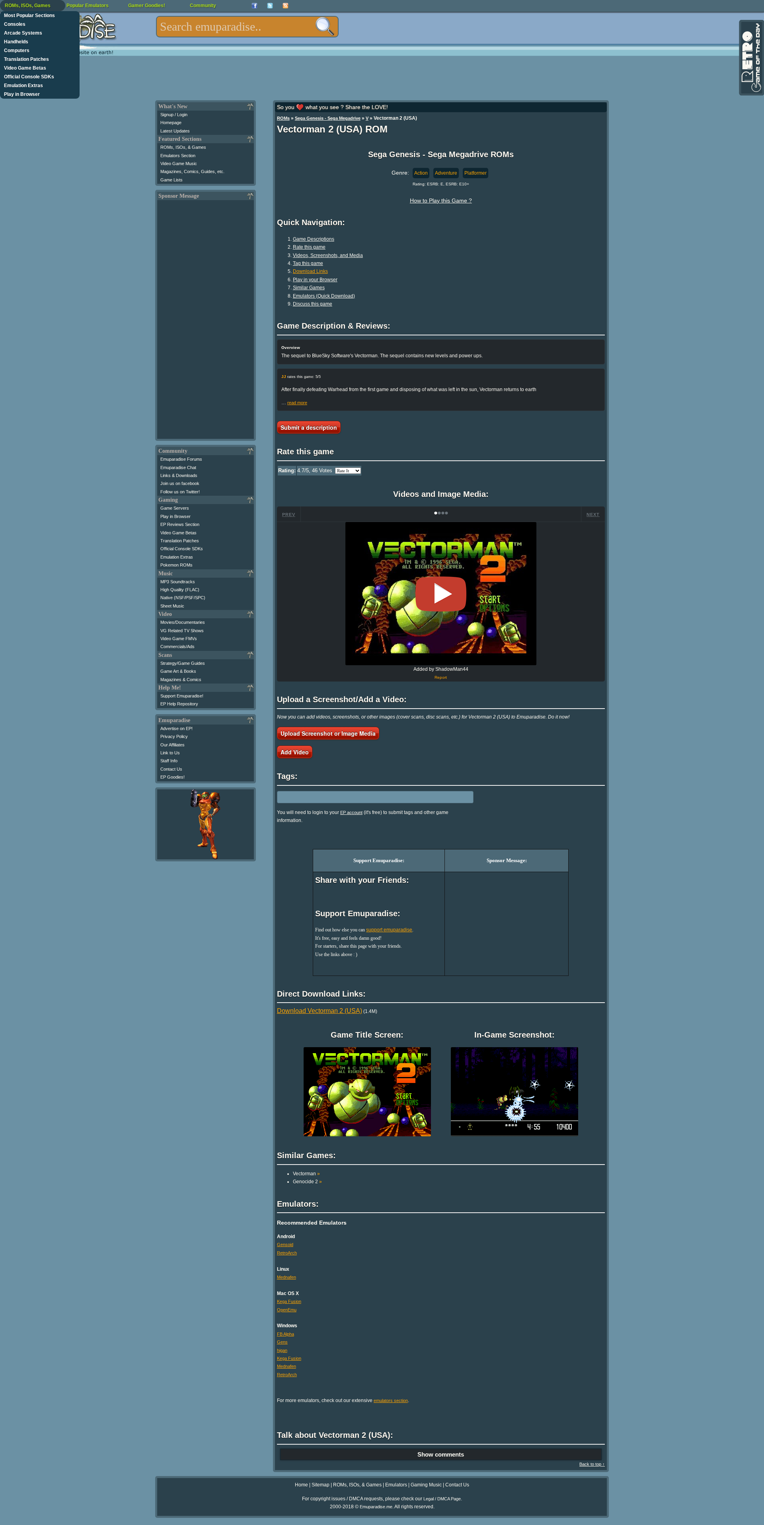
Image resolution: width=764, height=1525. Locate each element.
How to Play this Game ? (441, 200)
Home (301, 1485)
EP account (351, 812)
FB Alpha (285, 1334)
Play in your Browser (315, 279)
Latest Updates (175, 131)
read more (297, 402)
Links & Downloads (178, 475)
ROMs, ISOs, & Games (183, 147)
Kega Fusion (289, 1301)
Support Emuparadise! (181, 695)
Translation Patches (26, 59)
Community (203, 5)
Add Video (295, 752)
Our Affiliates (172, 744)
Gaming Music (426, 1485)
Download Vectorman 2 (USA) (319, 1010)
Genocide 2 (307, 1181)
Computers (16, 50)
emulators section (391, 1400)
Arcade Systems (23, 33)
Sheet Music (172, 606)
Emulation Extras (23, 85)
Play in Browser (22, 94)
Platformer (475, 173)
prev (288, 514)
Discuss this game (312, 304)
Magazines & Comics (180, 679)
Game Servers (174, 508)
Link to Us (170, 752)
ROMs (283, 118)
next (593, 514)
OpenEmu (286, 1309)
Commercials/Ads (177, 646)
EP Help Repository (179, 703)
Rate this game (309, 247)
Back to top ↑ (592, 1464)
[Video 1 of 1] (440, 594)
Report (441, 677)
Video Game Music (178, 163)
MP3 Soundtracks (177, 581)
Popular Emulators (87, 5)
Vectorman (306, 1173)
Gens (282, 1342)
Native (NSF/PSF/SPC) (182, 597)
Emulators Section (177, 155)
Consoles (14, 24)
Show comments (440, 1454)
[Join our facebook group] (254, 6)
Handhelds (16, 42)
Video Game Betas (25, 68)
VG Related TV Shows (182, 630)
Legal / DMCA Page (442, 1498)
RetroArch (287, 1252)
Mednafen (286, 1277)
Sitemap (320, 1485)
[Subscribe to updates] (285, 6)
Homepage (170, 122)
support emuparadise (389, 930)
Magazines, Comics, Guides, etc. (192, 171)
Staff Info (168, 760)
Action (421, 173)
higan (282, 1350)
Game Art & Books (178, 671)
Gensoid (285, 1244)
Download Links (310, 271)
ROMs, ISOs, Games (28, 5)
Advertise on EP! (176, 728)
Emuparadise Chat (178, 467)
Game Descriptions (313, 239)
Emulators (396, 1485)
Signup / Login (173, 114)
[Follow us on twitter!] (270, 6)
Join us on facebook (179, 483)
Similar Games (309, 287)
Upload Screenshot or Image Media (328, 733)
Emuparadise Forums (181, 459)
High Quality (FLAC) (179, 589)
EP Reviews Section (179, 524)
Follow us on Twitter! (180, 491)
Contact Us (171, 769)
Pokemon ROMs (176, 565)
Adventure (446, 173)
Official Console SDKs (29, 77)
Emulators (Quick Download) (324, 296)
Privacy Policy (174, 736)
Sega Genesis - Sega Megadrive (328, 118)
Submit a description (309, 427)
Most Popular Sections (29, 15)
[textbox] (247, 26)
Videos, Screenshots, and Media (328, 255)
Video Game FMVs (178, 638)
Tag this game (308, 263)
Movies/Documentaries (182, 622)
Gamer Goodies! (146, 5)
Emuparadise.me (376, 1506)
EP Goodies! (172, 777)
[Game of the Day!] (751, 57)
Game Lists (171, 179)
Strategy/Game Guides (182, 663)
